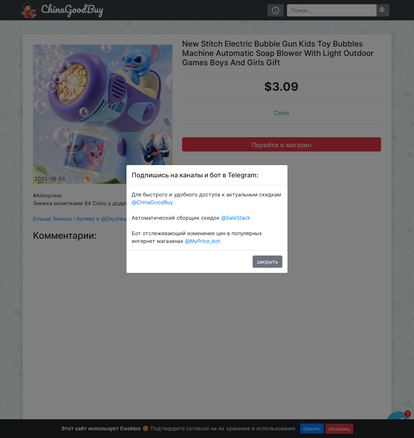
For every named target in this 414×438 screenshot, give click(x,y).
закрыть (267, 261)
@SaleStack (235, 217)
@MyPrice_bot (202, 241)
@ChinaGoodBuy (152, 202)
